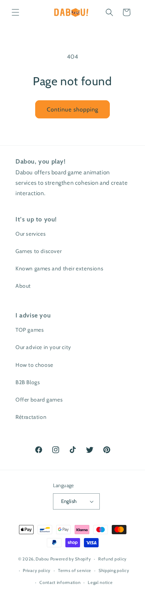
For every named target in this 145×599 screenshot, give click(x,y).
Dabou (42, 559)
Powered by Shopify (70, 559)
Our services (30, 233)
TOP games (29, 329)
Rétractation (30, 416)
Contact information (59, 582)
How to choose (34, 364)
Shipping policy (114, 570)
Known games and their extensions (59, 268)
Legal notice (100, 582)
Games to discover (38, 251)
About (23, 285)
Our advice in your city (43, 347)
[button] (15, 12)
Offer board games (39, 399)
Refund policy (112, 559)
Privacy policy (37, 570)
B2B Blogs (27, 382)
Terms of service (74, 570)
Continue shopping (72, 109)
